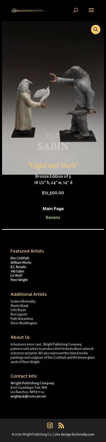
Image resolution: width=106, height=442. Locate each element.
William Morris (21, 262)
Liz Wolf (16, 275)
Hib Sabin (17, 271)
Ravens (53, 217)
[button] (95, 29)
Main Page (53, 208)
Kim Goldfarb (20, 258)
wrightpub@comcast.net (28, 396)
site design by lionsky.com (74, 434)
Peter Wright (19, 280)
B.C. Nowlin (18, 267)
